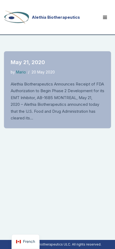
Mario (21, 72)
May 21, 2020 (28, 62)
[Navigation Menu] (105, 17)
